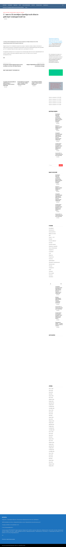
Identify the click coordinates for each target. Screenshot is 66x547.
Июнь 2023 (51, 456)
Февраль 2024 (51, 442)
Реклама (50, 265)
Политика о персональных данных (8, 539)
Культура (33, 5)
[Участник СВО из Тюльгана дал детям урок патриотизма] (52, 153)
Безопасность (51, 230)
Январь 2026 (51, 401)
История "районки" (52, 240)
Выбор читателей (6, 12)
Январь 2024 (51, 444)
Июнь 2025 (51, 413)
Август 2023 (51, 453)
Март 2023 (51, 462)
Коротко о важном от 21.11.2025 (55, 99)
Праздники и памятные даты (54, 262)
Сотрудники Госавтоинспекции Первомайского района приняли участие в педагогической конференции (58, 136)
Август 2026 (51, 388)
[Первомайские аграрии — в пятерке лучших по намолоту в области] (52, 322)
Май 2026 (50, 394)
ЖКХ (50, 235)
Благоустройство (52, 231)
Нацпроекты (51, 249)
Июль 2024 (51, 433)
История (50, 239)
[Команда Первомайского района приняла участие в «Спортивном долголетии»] (52, 297)
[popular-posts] (50, 284)
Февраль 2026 (51, 399)
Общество (15, 5)
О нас (26, 7)
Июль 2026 (51, 390)
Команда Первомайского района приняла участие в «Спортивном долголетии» (58, 300)
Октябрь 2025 (51, 406)
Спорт (20, 5)
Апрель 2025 (51, 417)
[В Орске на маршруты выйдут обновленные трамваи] (52, 125)
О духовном (51, 251)
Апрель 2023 (51, 460)
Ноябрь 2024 (51, 426)
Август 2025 (51, 410)
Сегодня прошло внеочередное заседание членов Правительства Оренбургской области (58, 146)
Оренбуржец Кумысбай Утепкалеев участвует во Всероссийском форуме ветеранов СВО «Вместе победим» (58, 118)
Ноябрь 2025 (51, 404)
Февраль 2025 (51, 420)
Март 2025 (51, 419)
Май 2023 (50, 458)
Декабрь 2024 (51, 424)
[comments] (57, 284)
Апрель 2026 (51, 395)
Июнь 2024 (51, 435)
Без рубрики (51, 228)
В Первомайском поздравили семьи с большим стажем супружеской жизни (23, 83)
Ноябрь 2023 (51, 447)
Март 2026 (51, 397)
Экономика (10, 5)
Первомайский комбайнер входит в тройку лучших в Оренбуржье (37, 83)
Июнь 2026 (51, 392)
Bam (24, 545)
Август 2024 (51, 431)
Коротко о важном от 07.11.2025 (55, 104)
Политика (4, 5)
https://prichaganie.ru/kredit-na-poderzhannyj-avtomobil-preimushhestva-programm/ (55, 61)
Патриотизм (51, 256)
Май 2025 (50, 415)
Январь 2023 (51, 465)
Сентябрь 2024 (51, 429)
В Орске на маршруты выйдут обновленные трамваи (58, 127)
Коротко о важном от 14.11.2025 (55, 102)
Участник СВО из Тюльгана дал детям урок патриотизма (59, 154)
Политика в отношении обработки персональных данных (13, 7)
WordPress (21, 545)
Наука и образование (26, 5)
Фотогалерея (51, 273)
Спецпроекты (45, 5)
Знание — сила (51, 237)
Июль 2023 (51, 455)
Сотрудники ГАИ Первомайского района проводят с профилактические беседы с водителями (9, 83)
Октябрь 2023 (51, 449)
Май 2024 (50, 437)
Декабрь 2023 (51, 446)
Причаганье (12, 545)
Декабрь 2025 (51, 403)
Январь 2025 (51, 422)
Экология (50, 274)
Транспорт (51, 271)
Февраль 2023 (51, 464)
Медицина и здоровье (53, 246)
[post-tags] (61, 284)
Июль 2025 (51, 411)
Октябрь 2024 (51, 428)
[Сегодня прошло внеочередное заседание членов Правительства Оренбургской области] (52, 143)
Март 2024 (51, 440)
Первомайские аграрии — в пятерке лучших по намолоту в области (59, 324)
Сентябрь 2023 (51, 451)
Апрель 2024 (51, 438)
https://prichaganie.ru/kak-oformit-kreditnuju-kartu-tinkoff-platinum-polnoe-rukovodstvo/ (55, 45)
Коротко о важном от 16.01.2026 (55, 97)
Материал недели (13, 12)
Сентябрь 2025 (51, 408)
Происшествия (39, 5)
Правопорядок (51, 260)
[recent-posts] (54, 284)
